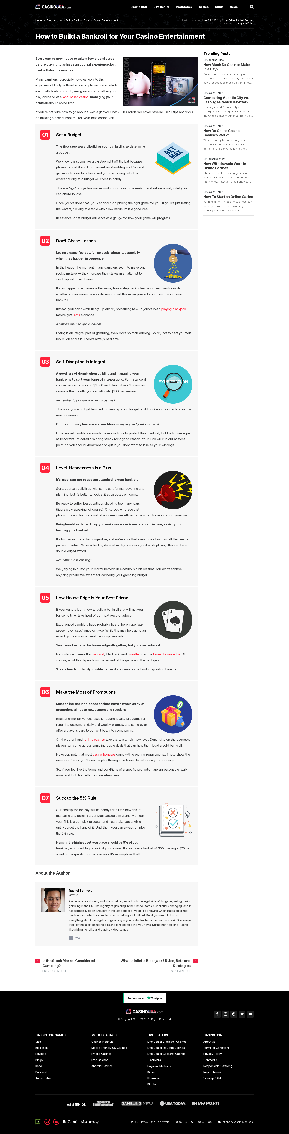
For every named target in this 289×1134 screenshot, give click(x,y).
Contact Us (210, 1060)
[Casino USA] (53, 6)
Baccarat (41, 1072)
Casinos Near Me (102, 1041)
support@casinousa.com (238, 1121)
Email (78, 938)
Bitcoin (151, 1072)
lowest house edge (166, 654)
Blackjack (41, 1047)
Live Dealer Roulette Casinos (166, 1047)
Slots (38, 1041)
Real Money (184, 7)
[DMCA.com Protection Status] (38, 1122)
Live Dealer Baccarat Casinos (166, 1053)
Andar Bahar (43, 1078)
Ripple (151, 1084)
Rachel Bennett (245, 20)
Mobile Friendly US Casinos (109, 1047)
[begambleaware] (71, 1124)
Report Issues (212, 1072)
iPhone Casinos (101, 1053)
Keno (38, 1066)
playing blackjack (173, 309)
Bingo (39, 1060)
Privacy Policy (212, 1053)
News (234, 7)
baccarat (98, 654)
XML (219, 1078)
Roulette (40, 1053)
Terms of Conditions (216, 1047)
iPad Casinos (99, 1060)
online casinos (94, 739)
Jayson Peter (246, 23)
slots (76, 315)
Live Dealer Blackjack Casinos (166, 1041)
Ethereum (153, 1078)
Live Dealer (161, 7)
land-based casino (75, 97)
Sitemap (208, 1078)
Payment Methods (159, 1066)
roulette (133, 654)
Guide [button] (219, 7)
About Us (209, 1041)
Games (204, 7)
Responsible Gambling (217, 1066)
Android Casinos (102, 1066)
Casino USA (138, 7)
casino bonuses (104, 754)
